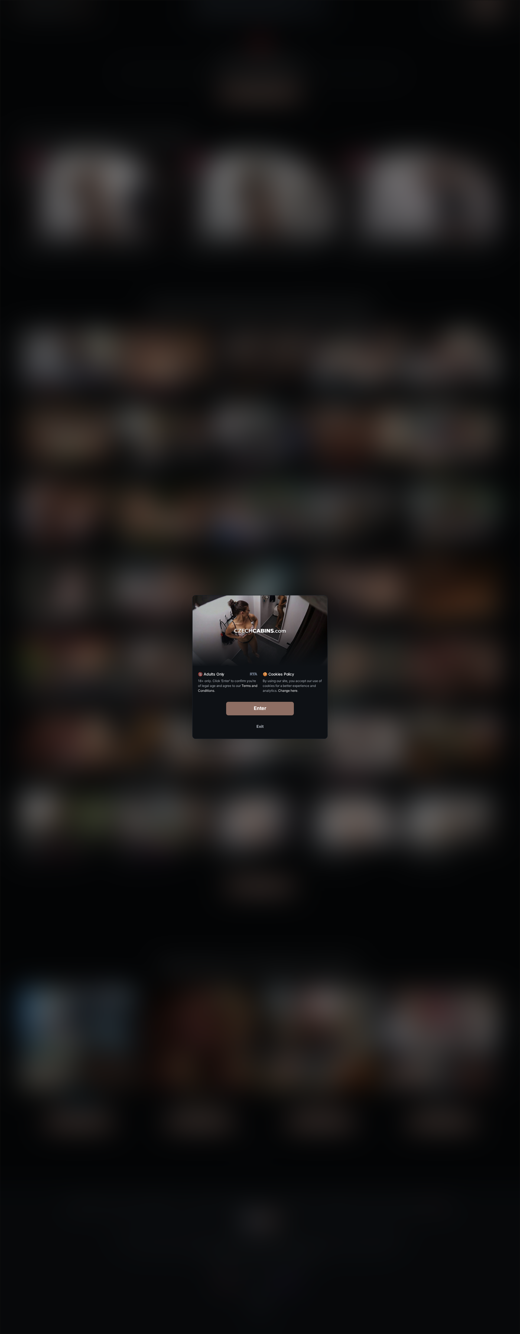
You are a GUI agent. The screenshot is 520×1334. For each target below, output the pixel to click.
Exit (260, 726)
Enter (260, 708)
